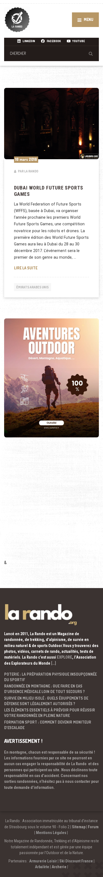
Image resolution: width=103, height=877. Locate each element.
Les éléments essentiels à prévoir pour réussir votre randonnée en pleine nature (49, 713)
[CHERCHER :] (51, 53)
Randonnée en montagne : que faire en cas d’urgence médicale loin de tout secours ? (44, 689)
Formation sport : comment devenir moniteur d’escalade (47, 725)
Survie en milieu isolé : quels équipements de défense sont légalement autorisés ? (46, 701)
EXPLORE (64, 657)
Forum (93, 827)
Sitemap (78, 827)
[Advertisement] (51, 505)
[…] (53, 663)
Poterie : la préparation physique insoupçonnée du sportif (50, 677)
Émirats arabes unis (32, 287)
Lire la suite (51, 267)
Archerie (59, 867)
